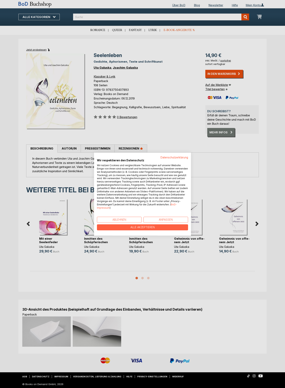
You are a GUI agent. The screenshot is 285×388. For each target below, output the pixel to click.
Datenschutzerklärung (174, 157)
